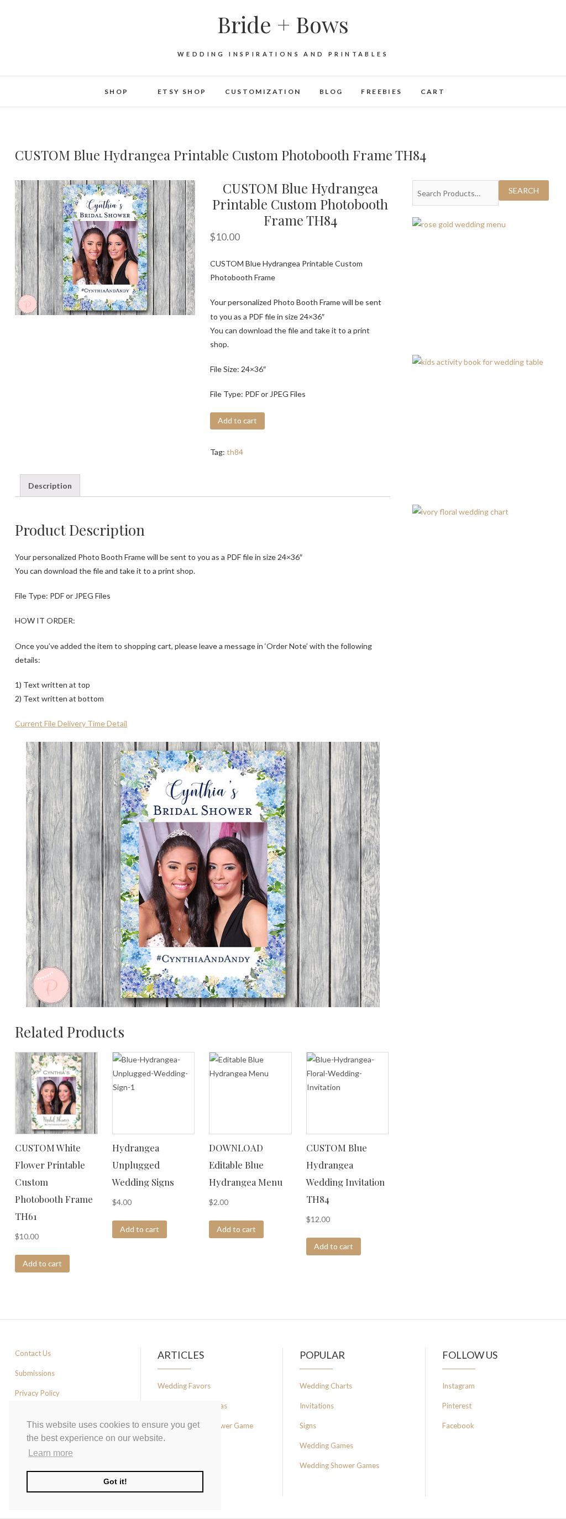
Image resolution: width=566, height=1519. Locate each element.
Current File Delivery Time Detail (71, 723)
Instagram (458, 1385)
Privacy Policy (37, 1393)
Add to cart (237, 420)
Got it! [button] (115, 1481)
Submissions (35, 1373)
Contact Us (33, 1353)
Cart (433, 91)
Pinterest (456, 1405)
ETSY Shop (182, 91)
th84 (235, 452)
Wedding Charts (326, 1385)
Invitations (317, 1405)
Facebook (458, 1425)
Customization (263, 91)
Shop (116, 91)
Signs (308, 1425)
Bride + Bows (283, 24)
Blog (331, 91)
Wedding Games (326, 1445)
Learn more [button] (50, 1453)
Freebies (381, 91)
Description (50, 485)
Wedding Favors (184, 1385)
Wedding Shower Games (339, 1465)
